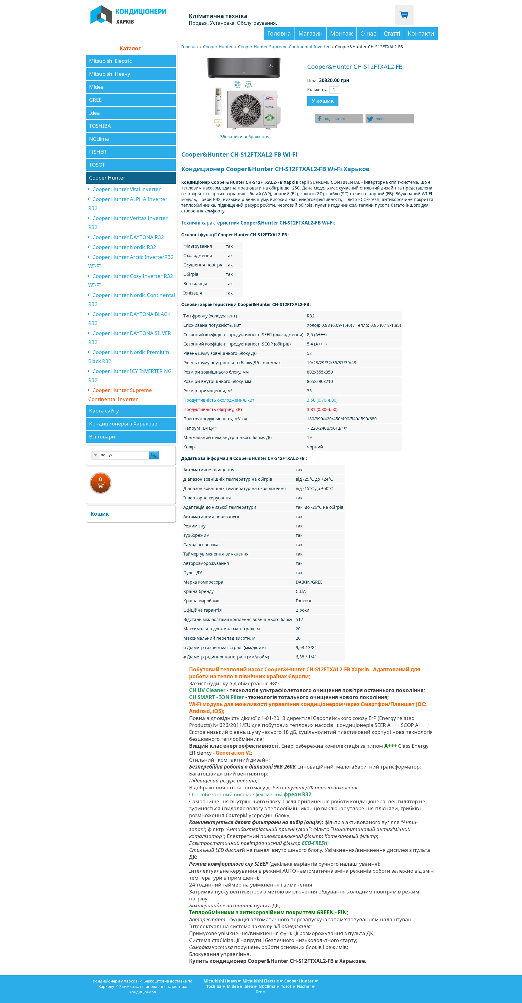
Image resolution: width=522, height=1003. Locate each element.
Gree (260, 992)
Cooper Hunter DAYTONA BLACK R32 (129, 318)
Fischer (304, 986)
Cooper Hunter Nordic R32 (124, 247)
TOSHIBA (100, 125)
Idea (94, 112)
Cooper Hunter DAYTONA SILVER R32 (129, 337)
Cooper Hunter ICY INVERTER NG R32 (130, 376)
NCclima (99, 138)
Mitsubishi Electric (110, 60)
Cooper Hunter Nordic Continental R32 (131, 299)
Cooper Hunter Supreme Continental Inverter (120, 395)
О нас (368, 33)
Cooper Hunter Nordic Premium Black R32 (128, 357)
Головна (279, 33)
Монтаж (341, 33)
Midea (96, 86)
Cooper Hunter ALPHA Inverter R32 (127, 204)
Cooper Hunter (107, 177)
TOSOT (97, 164)
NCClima (267, 986)
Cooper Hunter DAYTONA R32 (128, 237)
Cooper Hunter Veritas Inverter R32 (128, 223)
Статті (392, 33)
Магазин (310, 33)
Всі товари (102, 436)
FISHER (97, 151)
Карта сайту (104, 410)
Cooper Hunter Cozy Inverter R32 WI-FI (130, 280)
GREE (95, 99)
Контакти (421, 33)
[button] (339, 118)
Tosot (286, 986)
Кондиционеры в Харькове (123, 423)
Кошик (100, 513)
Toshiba (213, 986)
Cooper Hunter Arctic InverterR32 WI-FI (131, 261)
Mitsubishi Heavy (109, 73)
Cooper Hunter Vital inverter (126, 189)
